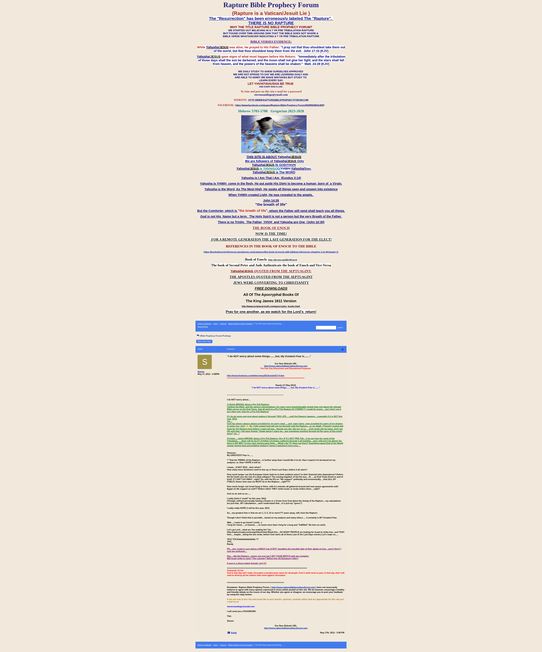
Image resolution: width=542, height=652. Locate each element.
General (223, 324)
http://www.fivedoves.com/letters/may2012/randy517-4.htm (255, 375)
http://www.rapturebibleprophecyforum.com (285, 366)
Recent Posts (203, 327)
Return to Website (204, 324)
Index (216, 324)
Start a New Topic (204, 341)
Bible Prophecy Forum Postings (241, 324)
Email (234, 633)
